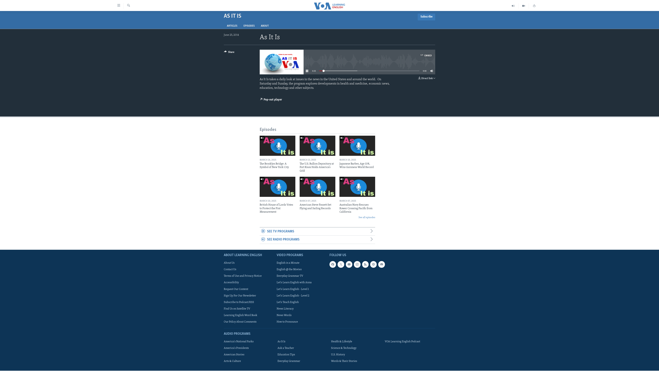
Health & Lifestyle (341, 341)
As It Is (281, 341)
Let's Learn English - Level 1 (293, 289)
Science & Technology (343, 348)
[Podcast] (373, 264)
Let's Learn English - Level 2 (293, 295)
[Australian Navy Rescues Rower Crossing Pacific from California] (357, 187)
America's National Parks (239, 341)
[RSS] (365, 264)
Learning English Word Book (240, 315)
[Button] (229, 53)
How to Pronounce (287, 321)
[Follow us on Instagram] (357, 264)
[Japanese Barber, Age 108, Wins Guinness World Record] (357, 146)
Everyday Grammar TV (290, 276)
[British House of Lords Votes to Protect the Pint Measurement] (277, 187)
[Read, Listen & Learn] (534, 6)
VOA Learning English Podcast (402, 341)
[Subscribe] (381, 264)
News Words (284, 315)
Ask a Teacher (286, 348)
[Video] (523, 6)
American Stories (234, 354)
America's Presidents (236, 348)
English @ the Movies (289, 269)
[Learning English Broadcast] (513, 6)
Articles (232, 26)
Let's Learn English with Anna (294, 282)
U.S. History (338, 354)
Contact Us (230, 269)
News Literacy (285, 308)
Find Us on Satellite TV (237, 308)
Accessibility (231, 282)
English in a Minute (288, 263)
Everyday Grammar (289, 361)
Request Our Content (236, 289)
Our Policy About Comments (240, 321)
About (265, 26)
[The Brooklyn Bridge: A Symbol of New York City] (277, 146)
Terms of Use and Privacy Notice (243, 276)
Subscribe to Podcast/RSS (239, 302)
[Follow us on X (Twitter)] (341, 264)
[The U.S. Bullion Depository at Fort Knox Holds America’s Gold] (317, 146)
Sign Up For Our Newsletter (240, 295)
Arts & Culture (232, 361)
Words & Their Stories (344, 361)
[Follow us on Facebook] (333, 264)
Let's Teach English (288, 302)
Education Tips (286, 354)
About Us (229, 263)
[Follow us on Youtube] (349, 264)
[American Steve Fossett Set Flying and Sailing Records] (317, 187)
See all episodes (367, 217)
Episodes (249, 26)
